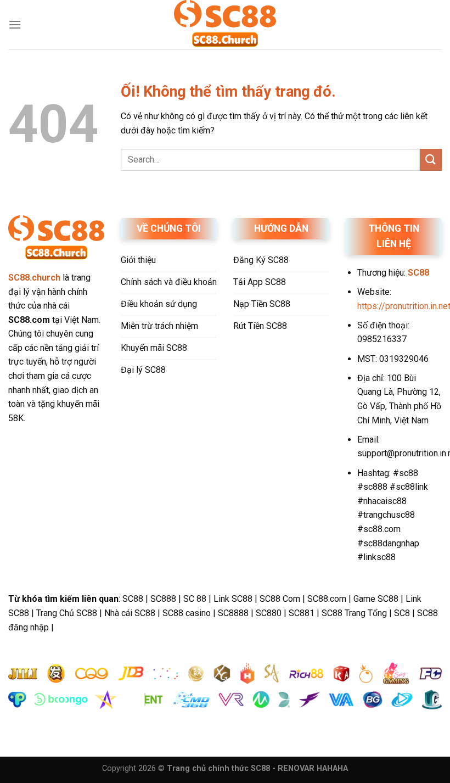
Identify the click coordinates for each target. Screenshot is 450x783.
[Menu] (14, 24)
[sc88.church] (225, 24)
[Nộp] (431, 159)
